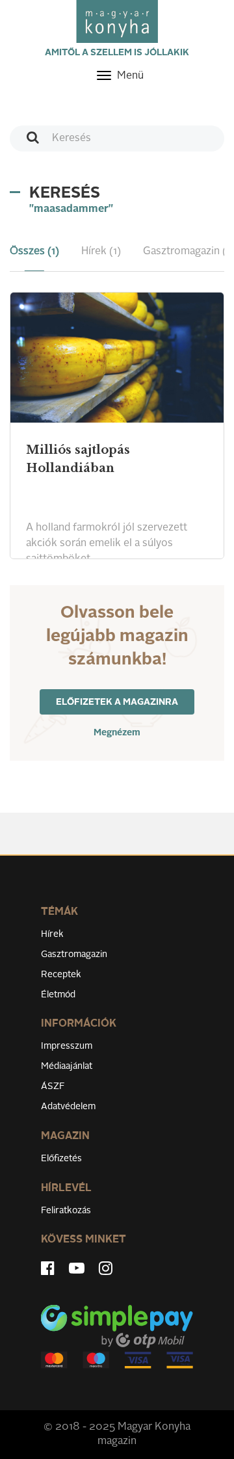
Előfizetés (61, 1158)
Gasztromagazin (74, 954)
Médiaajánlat (66, 1066)
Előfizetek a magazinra (117, 702)
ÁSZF (53, 1086)
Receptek (61, 974)
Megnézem (117, 732)
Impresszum (66, 1046)
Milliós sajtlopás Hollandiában (78, 459)
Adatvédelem (68, 1106)
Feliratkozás (66, 1210)
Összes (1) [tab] (34, 251)
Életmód (58, 994)
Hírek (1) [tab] (101, 251)
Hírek (52, 934)
